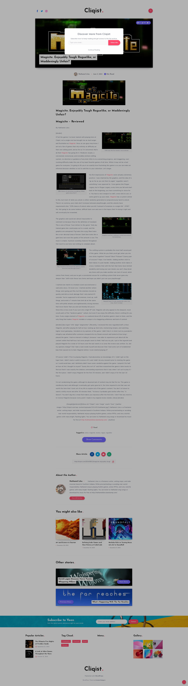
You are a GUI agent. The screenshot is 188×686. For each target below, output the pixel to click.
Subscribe (114, 42)
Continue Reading (94, 50)
